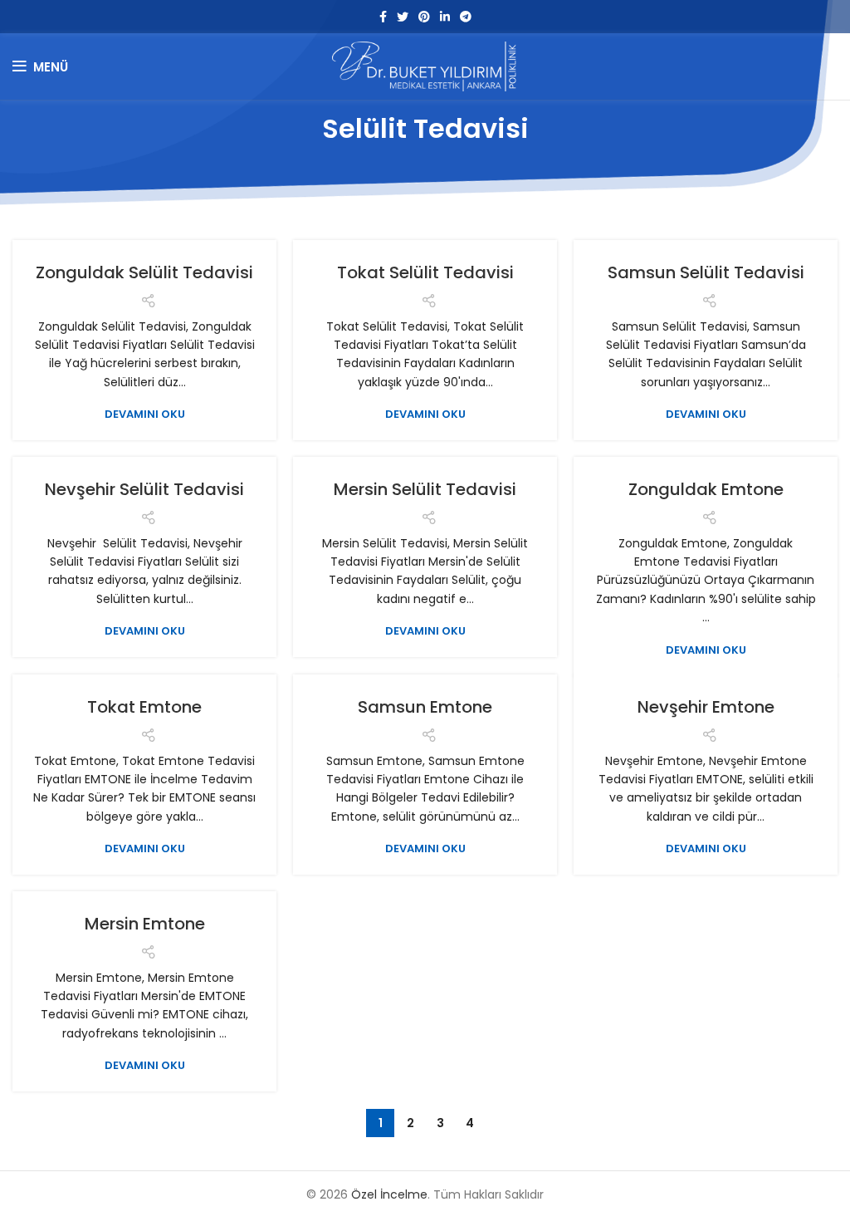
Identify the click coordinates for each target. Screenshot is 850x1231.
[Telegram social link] (465, 16)
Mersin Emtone (145, 923)
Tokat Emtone (144, 706)
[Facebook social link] (383, 16)
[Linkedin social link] (445, 16)
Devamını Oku (145, 414)
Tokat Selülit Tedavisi (425, 272)
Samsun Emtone (425, 706)
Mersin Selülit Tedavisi (425, 489)
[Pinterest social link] (424, 16)
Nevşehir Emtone (706, 706)
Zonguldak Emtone (706, 489)
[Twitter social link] (402, 16)
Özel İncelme (389, 1194)
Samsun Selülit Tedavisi (706, 272)
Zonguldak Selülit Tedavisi (144, 272)
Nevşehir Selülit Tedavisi (144, 489)
